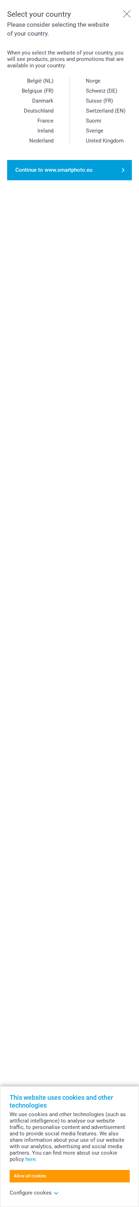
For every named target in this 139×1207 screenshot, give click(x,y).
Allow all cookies (30, 1176)
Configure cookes (31, 1193)
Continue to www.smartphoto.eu (53, 170)
